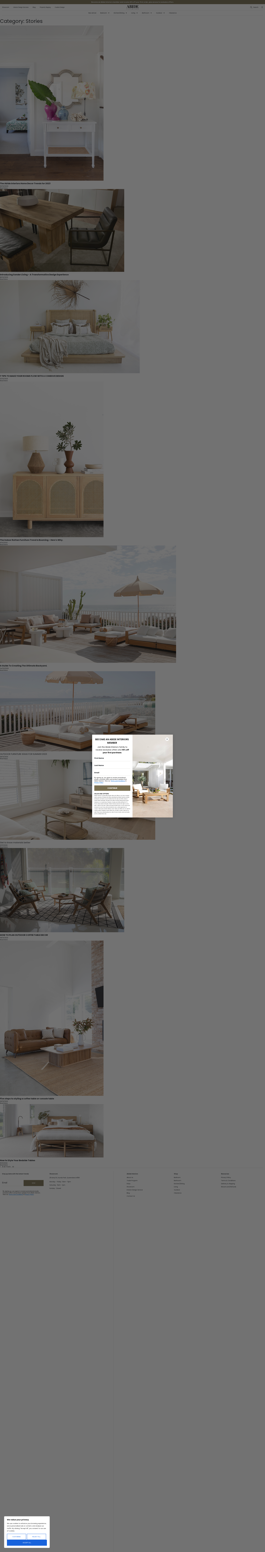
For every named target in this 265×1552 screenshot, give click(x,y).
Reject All (36, 1537)
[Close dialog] (167, 739)
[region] (27, 1532)
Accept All (27, 1543)
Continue (112, 788)
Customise (16, 1537)
